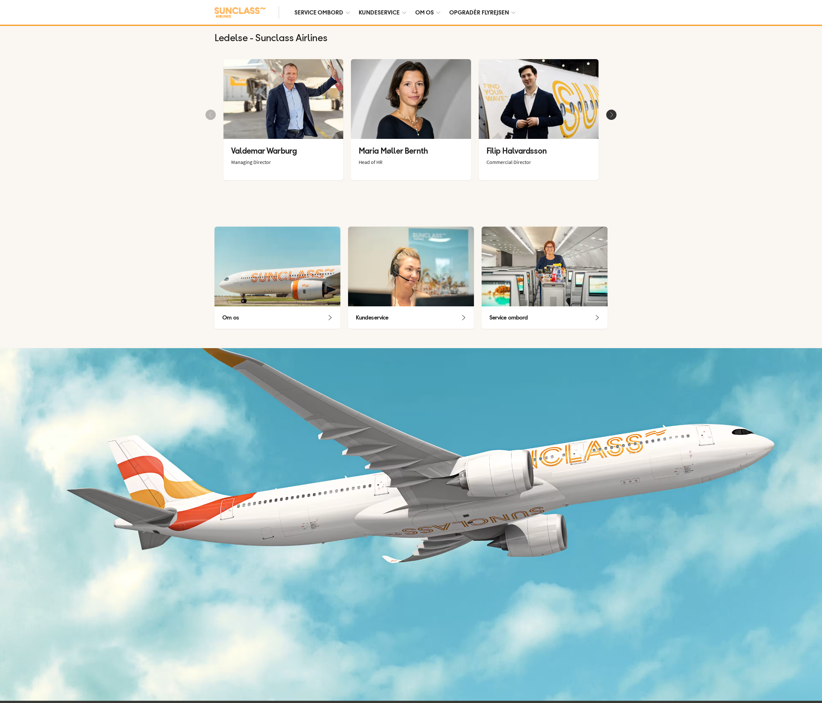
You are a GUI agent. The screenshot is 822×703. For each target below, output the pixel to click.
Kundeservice (379, 12)
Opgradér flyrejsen (479, 12)
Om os (424, 12)
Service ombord (318, 12)
